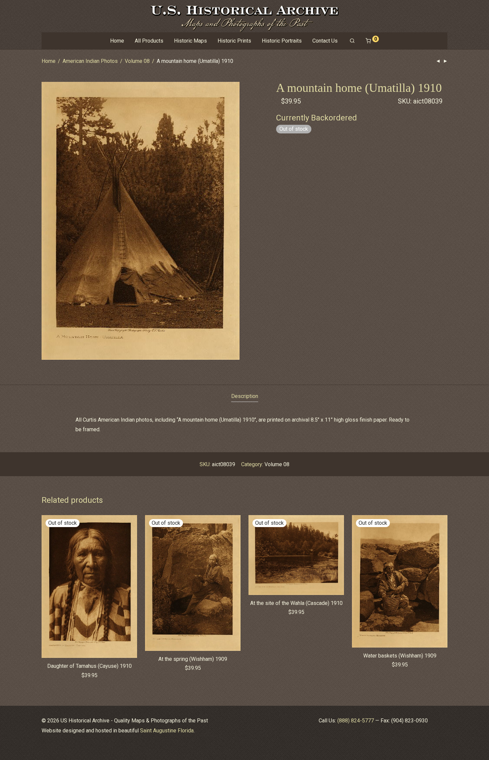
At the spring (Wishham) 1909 (192, 659)
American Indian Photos (90, 61)
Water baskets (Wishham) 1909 (399, 656)
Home (117, 41)
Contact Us (325, 41)
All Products (149, 41)
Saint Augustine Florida (167, 730)
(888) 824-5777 (355, 720)
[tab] (245, 396)
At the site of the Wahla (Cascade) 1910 (296, 603)
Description (244, 396)
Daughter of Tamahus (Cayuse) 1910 (89, 666)
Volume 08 (137, 61)
